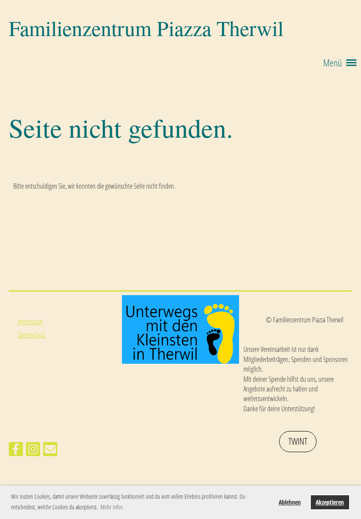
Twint (297, 441)
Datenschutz (31, 335)
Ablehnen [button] (290, 502)
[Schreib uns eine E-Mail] (50, 450)
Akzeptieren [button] (330, 502)
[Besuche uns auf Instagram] (33, 450)
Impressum (30, 321)
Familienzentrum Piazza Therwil (146, 28)
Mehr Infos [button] (111, 507)
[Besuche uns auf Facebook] (16, 450)
